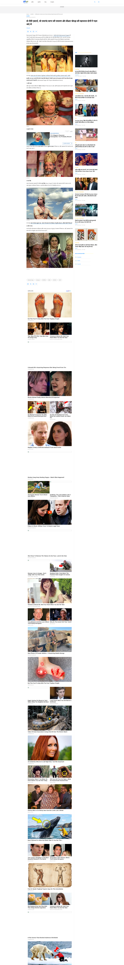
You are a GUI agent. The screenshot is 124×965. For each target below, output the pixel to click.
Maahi (76, 99)
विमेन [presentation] (76, 118)
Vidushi (28, 28)
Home (27, 14)
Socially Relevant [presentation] (79, 93)
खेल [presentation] (75, 142)
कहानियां (39, 2)
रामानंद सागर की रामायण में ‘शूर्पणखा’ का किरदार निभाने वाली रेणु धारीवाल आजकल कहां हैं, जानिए (50, 75)
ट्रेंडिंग (32, 2)
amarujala (28, 72)
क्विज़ (45, 2)
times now (27, 268)
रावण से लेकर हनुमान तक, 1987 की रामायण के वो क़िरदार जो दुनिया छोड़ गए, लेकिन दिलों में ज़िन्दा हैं (51, 223)
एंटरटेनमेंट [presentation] (76, 167)
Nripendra (77, 74)
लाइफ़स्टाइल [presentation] (77, 69)
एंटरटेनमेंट (32, 14)
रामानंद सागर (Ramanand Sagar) (62, 35)
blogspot (27, 126)
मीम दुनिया (52, 2)
